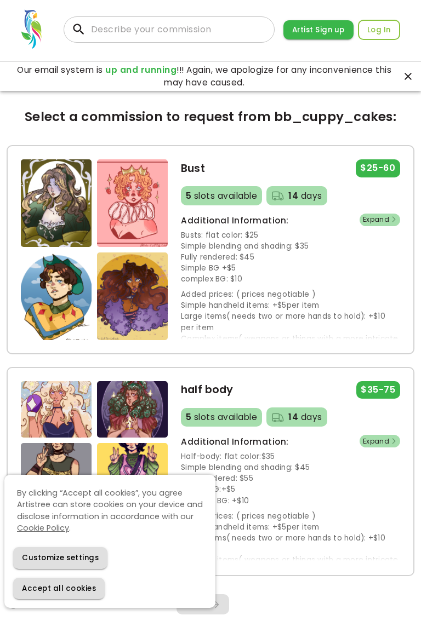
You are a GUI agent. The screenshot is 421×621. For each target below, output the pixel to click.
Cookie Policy (43, 527)
